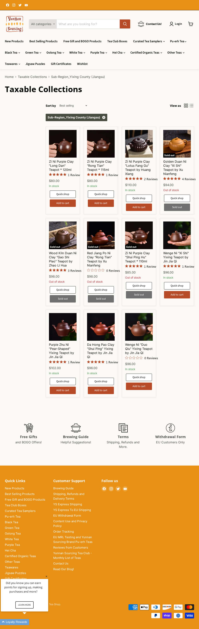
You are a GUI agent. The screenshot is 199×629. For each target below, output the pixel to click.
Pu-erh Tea (177, 41)
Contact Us (60, 563)
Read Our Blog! (63, 569)
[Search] (125, 23)
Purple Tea (97, 52)
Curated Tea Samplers (148, 41)
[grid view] (186, 105)
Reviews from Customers (70, 547)
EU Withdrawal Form (67, 515)
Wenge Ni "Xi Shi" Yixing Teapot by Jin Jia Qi (176, 257)
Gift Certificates (61, 64)
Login (178, 24)
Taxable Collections (32, 77)
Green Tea (32, 52)
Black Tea (11, 52)
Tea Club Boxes (117, 41)
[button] (29, 622)
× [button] (46, 576)
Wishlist (82, 64)
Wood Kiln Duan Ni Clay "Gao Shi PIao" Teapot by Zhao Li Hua (63, 259)
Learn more (24, 605)
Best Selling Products (43, 41)
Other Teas (174, 52)
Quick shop (62, 194)
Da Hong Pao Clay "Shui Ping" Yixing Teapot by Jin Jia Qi (100, 351)
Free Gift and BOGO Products (82, 41)
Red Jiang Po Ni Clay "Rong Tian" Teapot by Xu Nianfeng (99, 259)
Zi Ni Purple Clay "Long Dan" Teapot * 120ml (61, 166)
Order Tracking (63, 531)
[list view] (191, 105)
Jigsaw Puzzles (35, 64)
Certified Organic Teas (145, 52)
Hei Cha (117, 52)
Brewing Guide (63, 488)
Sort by (51, 105)
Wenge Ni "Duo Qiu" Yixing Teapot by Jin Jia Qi (139, 349)
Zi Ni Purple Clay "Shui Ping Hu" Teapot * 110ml (137, 257)
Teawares (11, 64)
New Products (14, 41)
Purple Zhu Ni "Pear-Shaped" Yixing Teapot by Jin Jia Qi (61, 351)
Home (9, 77)
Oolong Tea (54, 52)
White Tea (76, 52)
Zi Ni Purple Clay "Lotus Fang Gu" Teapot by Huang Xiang (138, 168)
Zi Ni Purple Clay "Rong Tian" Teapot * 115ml (99, 166)
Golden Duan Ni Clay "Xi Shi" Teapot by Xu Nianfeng (174, 168)
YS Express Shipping (67, 504)
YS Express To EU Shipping (72, 510)
